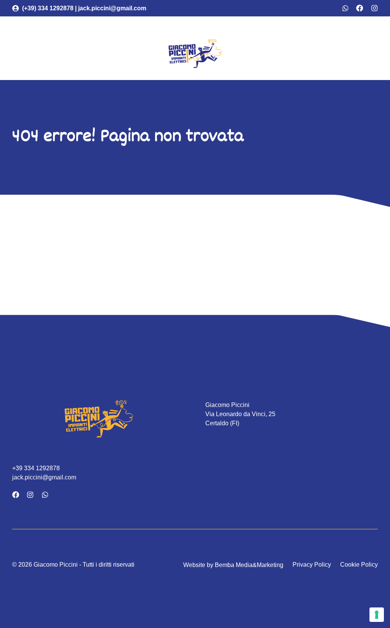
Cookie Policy (359, 564)
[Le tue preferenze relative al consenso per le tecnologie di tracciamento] (376, 614)
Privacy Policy (311, 564)
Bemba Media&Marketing (248, 565)
